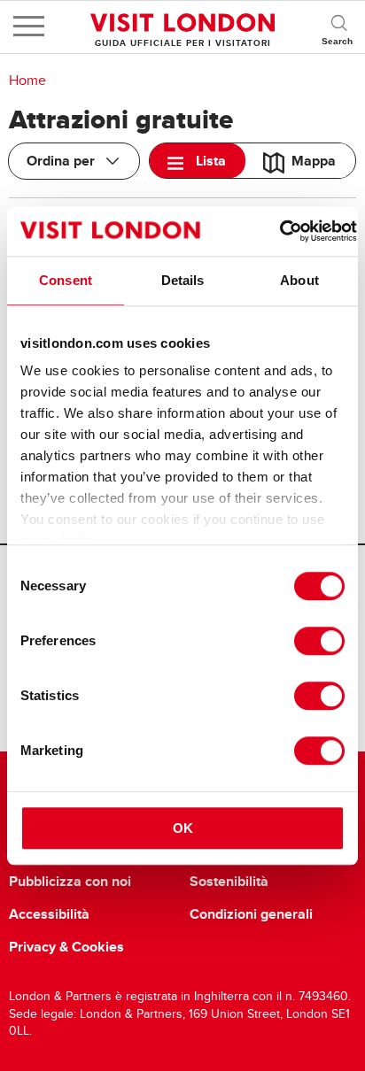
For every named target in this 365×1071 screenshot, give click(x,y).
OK (183, 828)
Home (27, 80)
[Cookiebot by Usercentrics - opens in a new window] (279, 231)
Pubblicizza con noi (70, 882)
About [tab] (299, 280)
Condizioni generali (251, 914)
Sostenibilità (229, 882)
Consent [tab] (65, 280)
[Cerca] (338, 26)
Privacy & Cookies (66, 947)
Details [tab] (183, 280)
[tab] (197, 160)
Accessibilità (49, 914)
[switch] (319, 641)
